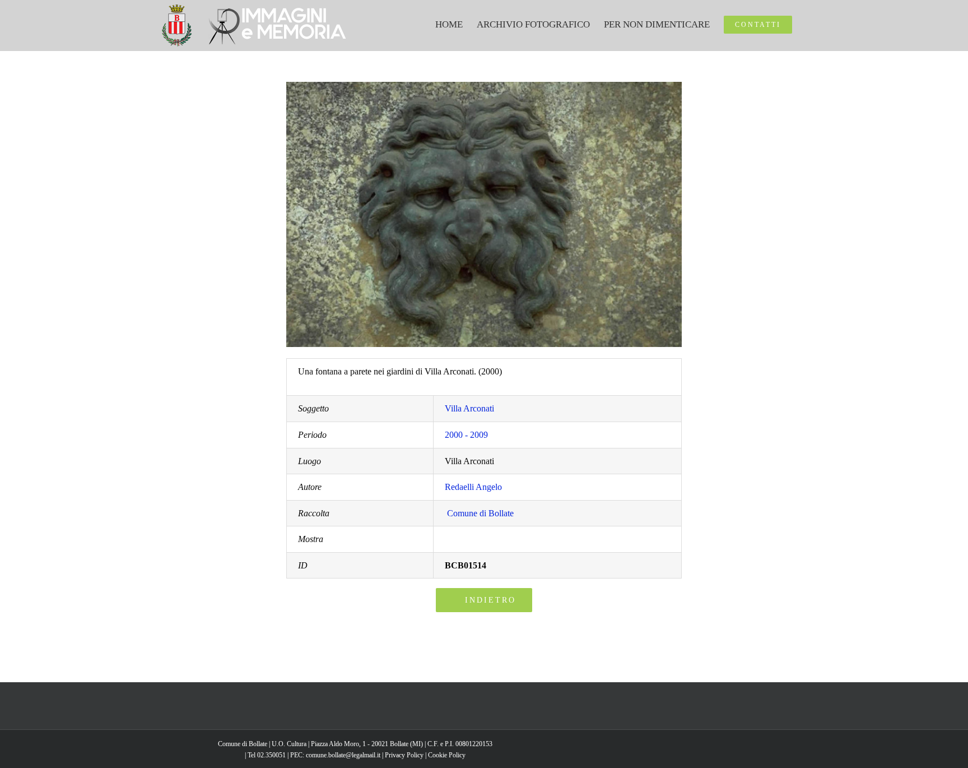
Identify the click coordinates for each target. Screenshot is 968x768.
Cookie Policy (447, 755)
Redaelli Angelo (473, 487)
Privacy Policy (404, 755)
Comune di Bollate (480, 513)
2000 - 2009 (466, 434)
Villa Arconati (469, 408)
